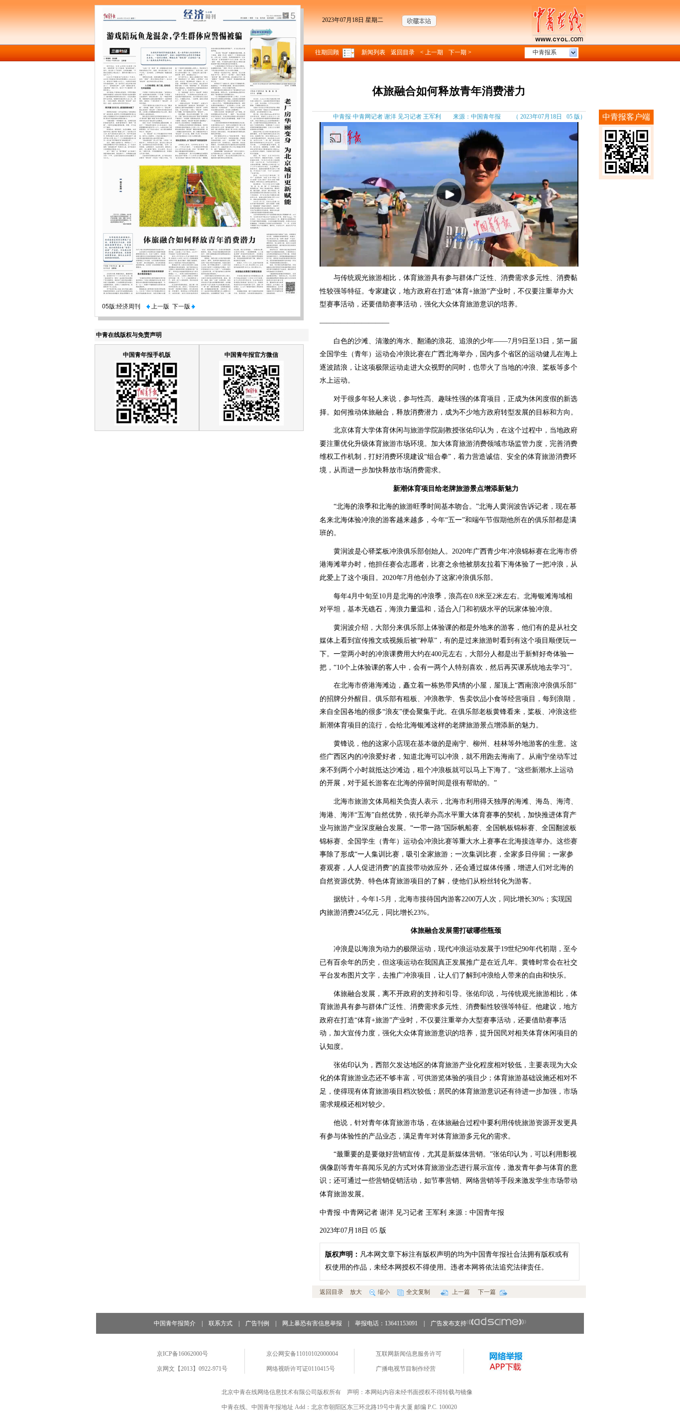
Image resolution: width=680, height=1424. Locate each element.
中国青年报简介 (175, 1323)
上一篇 (460, 1291)
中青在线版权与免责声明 (129, 334)
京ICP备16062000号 (182, 1353)
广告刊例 (257, 1323)
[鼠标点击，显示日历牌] (349, 52)
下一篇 (487, 1291)
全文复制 (418, 1291)
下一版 (182, 306)
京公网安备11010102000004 (302, 1353)
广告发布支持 (448, 1323)
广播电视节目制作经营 (406, 1368)
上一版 (159, 306)
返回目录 (403, 52)
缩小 (384, 1291)
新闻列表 (373, 52)
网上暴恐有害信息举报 (312, 1323)
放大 (356, 1291)
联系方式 (220, 1323)
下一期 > (460, 52)
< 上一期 (431, 52)
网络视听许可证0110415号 (300, 1368)
